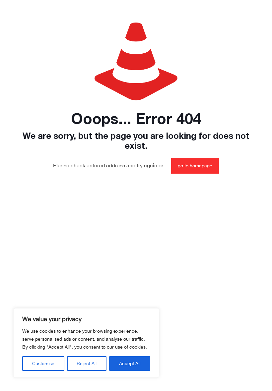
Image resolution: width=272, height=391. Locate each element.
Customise (43, 363)
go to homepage (195, 165)
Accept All (129, 363)
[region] (86, 343)
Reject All (87, 363)
